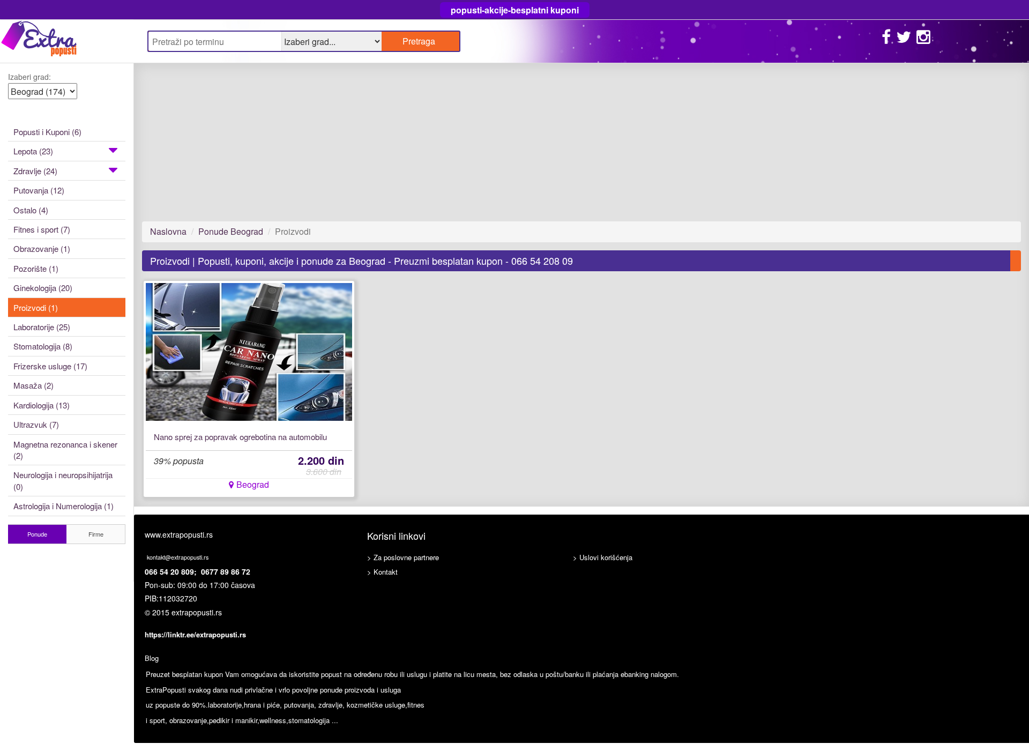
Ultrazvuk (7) (36, 424)
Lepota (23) (33, 151)
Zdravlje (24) (35, 170)
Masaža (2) (33, 385)
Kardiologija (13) (41, 405)
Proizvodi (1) (35, 307)
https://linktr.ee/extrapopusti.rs (195, 634)
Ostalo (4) (30, 209)
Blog (152, 658)
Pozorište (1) (35, 268)
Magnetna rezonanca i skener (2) (65, 449)
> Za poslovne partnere (403, 557)
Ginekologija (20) (42, 287)
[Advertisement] (463, 142)
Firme (95, 534)
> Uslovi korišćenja (602, 557)
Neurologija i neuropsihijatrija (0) (63, 480)
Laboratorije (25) (41, 326)
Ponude (37, 534)
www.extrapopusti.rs (179, 534)
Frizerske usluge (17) (50, 365)
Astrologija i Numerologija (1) (63, 505)
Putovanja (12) (38, 190)
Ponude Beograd (230, 231)
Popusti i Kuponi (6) (47, 131)
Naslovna (168, 231)
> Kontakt (382, 572)
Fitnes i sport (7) (41, 229)
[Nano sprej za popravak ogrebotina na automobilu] (249, 352)
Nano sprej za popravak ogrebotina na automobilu (240, 437)
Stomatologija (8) (42, 346)
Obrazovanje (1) (41, 248)
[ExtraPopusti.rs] (66, 41)
